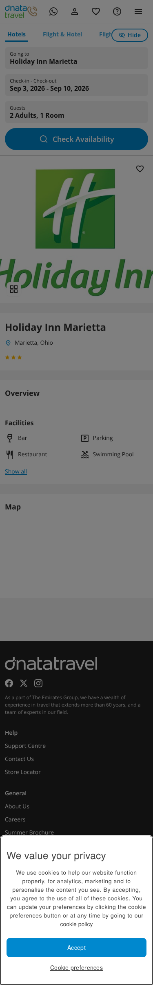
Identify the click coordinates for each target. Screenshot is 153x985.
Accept (76, 947)
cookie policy (76, 924)
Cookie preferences (76, 967)
